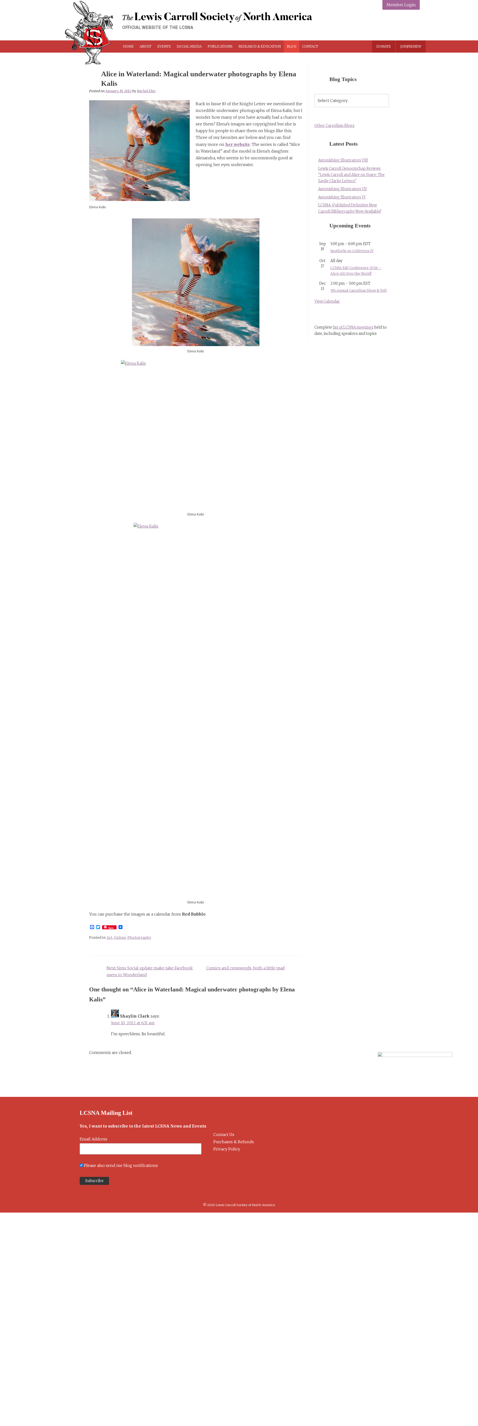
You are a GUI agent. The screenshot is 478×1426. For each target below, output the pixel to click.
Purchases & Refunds (233, 1141)
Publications (220, 46)
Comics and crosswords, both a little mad (245, 967)
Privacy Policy (226, 1148)
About (145, 46)
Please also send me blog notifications (121, 1165)
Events (164, 46)
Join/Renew (410, 46)
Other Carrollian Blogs (334, 125)
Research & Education (260, 46)
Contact (310, 46)
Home (128, 46)
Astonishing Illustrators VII (342, 189)
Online (120, 937)
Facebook (379, 25)
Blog (291, 46)
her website (237, 144)
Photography (139, 937)
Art (109, 937)
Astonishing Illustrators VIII (343, 160)
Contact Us (223, 1134)
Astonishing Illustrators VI (341, 197)
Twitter (391, 25)
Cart (339, 46)
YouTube (414, 25)
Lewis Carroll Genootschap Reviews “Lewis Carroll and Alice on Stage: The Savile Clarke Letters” (351, 174)
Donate (383, 46)
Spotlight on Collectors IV (352, 251)
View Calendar (327, 301)
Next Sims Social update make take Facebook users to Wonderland (150, 971)
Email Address (93, 1139)
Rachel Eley (146, 91)
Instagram (402, 25)
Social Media (189, 46)
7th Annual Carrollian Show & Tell (358, 290)
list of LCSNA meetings (353, 327)
